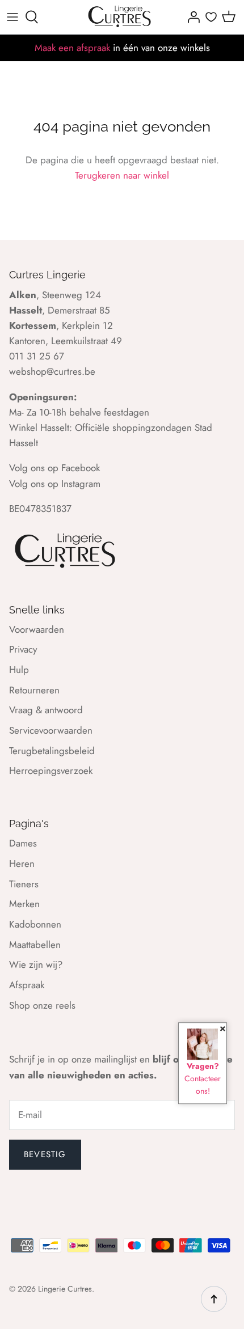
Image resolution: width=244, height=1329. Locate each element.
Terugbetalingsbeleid (52, 750)
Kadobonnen (35, 924)
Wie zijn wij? (35, 964)
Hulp (19, 669)
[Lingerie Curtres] (120, 17)
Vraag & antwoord (46, 710)
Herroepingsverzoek (50, 770)
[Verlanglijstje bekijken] (211, 17)
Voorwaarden (36, 629)
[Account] (190, 17)
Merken (24, 904)
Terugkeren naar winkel (122, 175)
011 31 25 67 (36, 356)
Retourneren (34, 690)
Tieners (24, 884)
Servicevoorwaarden (50, 730)
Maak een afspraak (72, 47)
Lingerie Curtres (65, 1288)
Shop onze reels (42, 1005)
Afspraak (26, 985)
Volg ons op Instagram (54, 483)
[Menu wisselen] (12, 17)
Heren (22, 863)
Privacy (23, 649)
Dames (23, 843)
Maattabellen (35, 944)
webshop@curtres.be (52, 371)
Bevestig (45, 1154)
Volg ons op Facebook (54, 468)
